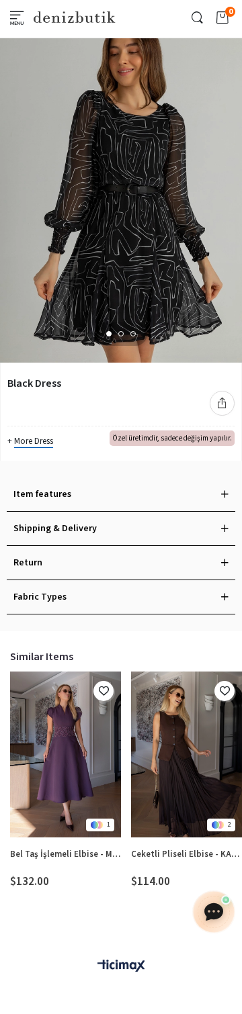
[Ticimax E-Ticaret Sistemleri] (121, 967)
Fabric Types (40, 597)
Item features (42, 494)
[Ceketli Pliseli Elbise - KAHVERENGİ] (186, 755)
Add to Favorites (103, 691)
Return (27, 562)
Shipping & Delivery (55, 528)
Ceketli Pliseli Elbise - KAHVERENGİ (186, 854)
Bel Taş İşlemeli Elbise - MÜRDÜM (65, 854)
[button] (109, 334)
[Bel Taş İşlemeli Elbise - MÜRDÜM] (65, 755)
